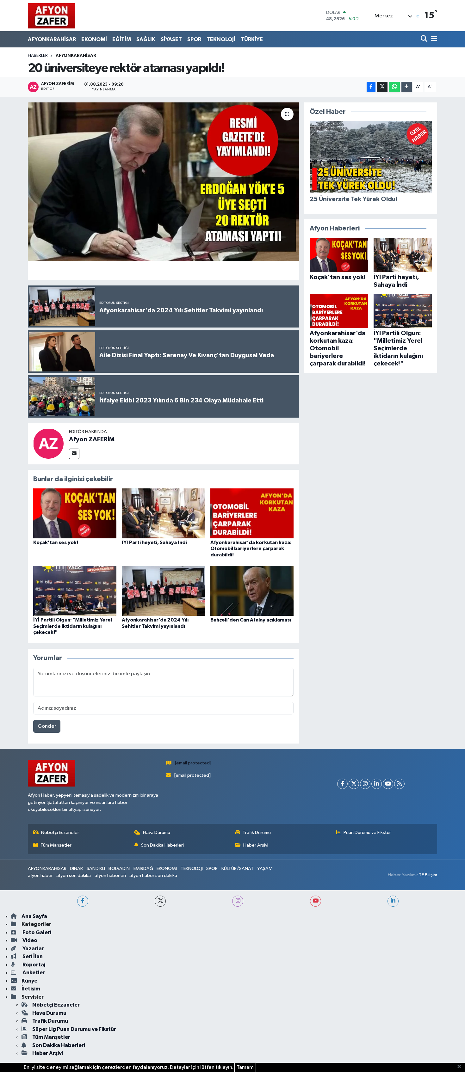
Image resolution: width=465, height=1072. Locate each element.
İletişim (31, 988)
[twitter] (160, 901)
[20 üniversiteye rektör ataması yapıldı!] (163, 181)
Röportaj (33, 964)
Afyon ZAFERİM (92, 439)
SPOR (194, 39)
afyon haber (40, 875)
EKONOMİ (94, 39)
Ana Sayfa (34, 916)
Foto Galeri (36, 932)
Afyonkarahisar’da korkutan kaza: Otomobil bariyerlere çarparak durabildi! (251, 548)
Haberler (38, 55)
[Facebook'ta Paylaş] (371, 87)
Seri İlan (32, 956)
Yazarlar (33, 948)
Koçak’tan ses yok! (55, 542)
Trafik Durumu (257, 832)
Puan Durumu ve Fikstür (367, 832)
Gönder (47, 726)
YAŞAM (265, 868)
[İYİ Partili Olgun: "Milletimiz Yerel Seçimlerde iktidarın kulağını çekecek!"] (74, 590)
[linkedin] (393, 901)
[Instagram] (365, 784)
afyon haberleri (110, 875)
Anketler (33, 972)
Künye (29, 980)
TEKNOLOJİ (221, 39)
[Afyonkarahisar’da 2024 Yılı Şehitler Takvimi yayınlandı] (163, 590)
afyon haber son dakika (153, 875)
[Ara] (425, 39)
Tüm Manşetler (55, 845)
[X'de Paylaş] (382, 87)
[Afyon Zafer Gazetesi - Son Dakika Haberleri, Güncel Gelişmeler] (51, 15)
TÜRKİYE (252, 39)
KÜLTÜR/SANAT (237, 868)
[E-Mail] (74, 454)
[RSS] (399, 784)
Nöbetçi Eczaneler (60, 832)
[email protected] (193, 763)
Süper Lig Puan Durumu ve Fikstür (74, 1029)
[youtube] (315, 901)
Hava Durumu (156, 832)
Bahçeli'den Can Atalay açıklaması (250, 619)
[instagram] (237, 901)
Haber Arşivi (255, 845)
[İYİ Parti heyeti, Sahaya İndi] (163, 513)
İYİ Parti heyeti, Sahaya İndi (154, 542)
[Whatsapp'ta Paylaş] (394, 87)
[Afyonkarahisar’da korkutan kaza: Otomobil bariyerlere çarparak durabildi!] (252, 513)
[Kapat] (461, 1067)
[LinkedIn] (376, 784)
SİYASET (171, 39)
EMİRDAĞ (143, 868)
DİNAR (76, 868)
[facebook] (82, 901)
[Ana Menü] (433, 39)
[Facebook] (342, 784)
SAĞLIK (145, 39)
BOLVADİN (119, 868)
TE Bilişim (428, 875)
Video (29, 940)
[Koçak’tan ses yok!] (74, 513)
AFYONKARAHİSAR (52, 39)
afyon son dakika (73, 875)
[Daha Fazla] (406, 87)
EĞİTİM (121, 39)
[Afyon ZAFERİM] (48, 443)
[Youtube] (388, 784)
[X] (354, 784)
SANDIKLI (96, 868)
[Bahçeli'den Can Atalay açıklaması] (252, 590)
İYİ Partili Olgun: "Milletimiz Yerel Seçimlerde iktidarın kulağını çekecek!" (72, 625)
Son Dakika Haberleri (162, 845)
